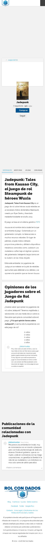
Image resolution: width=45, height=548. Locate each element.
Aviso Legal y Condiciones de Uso (26, 510)
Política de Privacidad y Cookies (22, 513)
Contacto (9, 510)
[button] (42, 3)
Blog (9, 502)
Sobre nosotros (32, 502)
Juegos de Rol (13, 60)
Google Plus (29, 506)
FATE (38, 222)
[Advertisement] (22, 33)
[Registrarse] (38, 3)
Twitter (21, 506)
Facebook (14, 506)
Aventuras (18, 170)
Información (7, 170)
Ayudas (28, 170)
